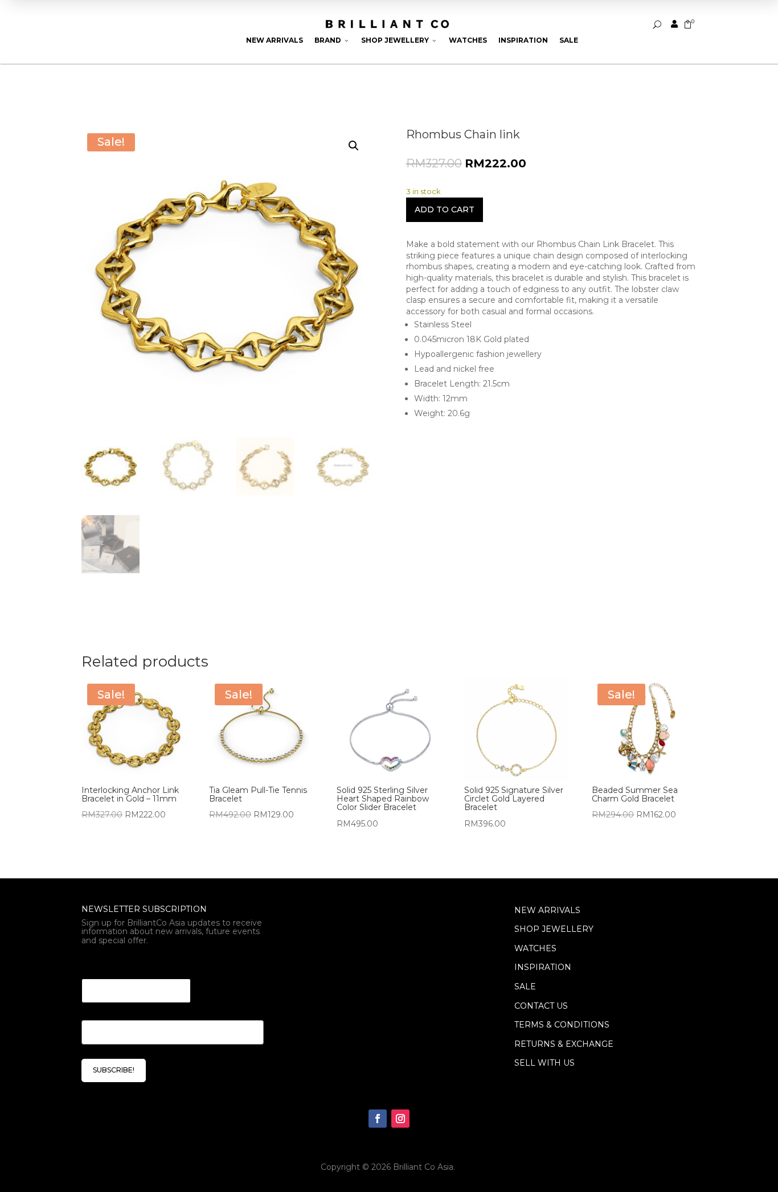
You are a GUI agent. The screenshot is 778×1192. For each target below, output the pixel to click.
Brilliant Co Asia (423, 1167)
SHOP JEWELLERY (553, 929)
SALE (525, 986)
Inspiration (523, 40)
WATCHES (535, 948)
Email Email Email (124, 964)
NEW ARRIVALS (547, 910)
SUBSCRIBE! (113, 1070)
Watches (468, 40)
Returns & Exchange (563, 1044)
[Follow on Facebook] (377, 1118)
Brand (332, 40)
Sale (568, 40)
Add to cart (444, 209)
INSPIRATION (542, 967)
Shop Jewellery (399, 40)
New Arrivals (274, 40)
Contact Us (541, 1006)
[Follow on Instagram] (400, 1118)
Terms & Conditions (561, 1025)
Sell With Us (544, 1063)
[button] (353, 145)
